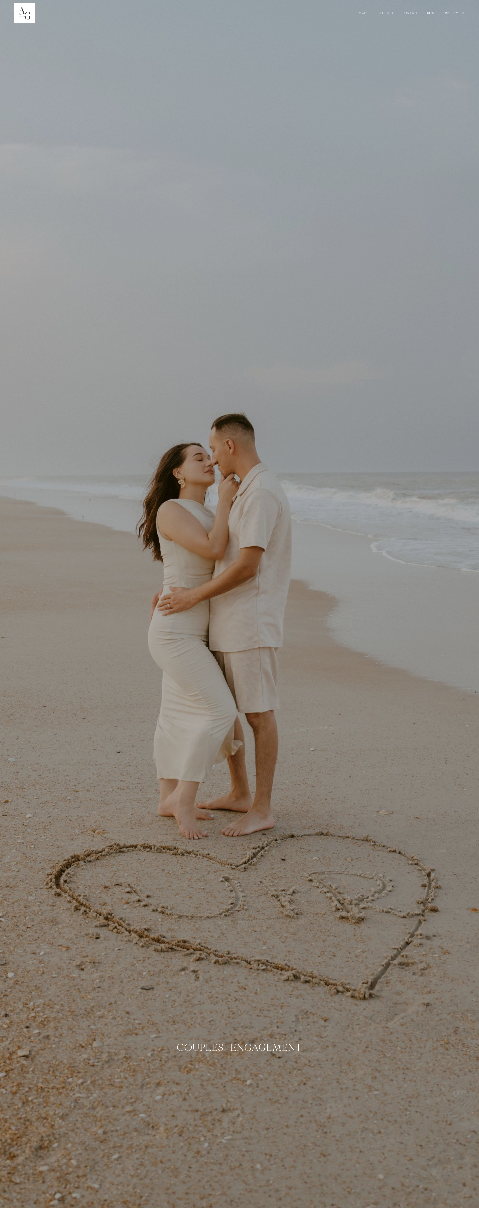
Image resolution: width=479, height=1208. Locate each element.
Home (361, 13)
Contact (410, 13)
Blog (431, 13)
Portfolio (384, 13)
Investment (455, 13)
